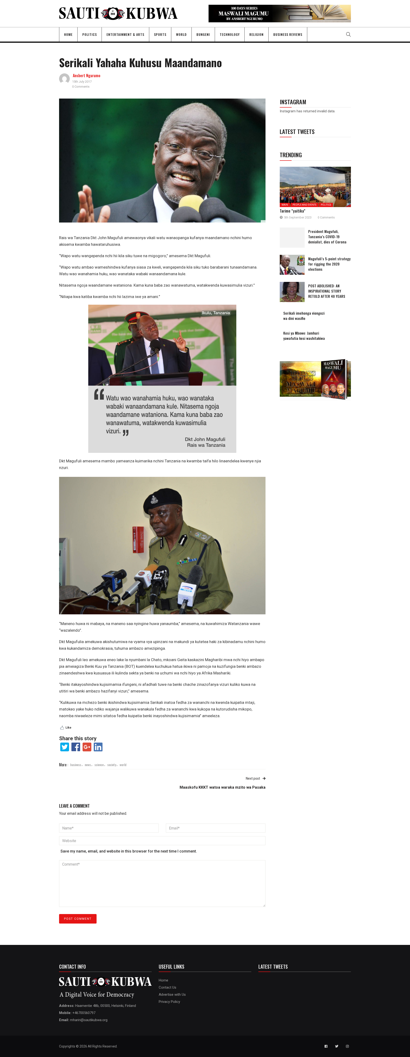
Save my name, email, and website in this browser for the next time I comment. (129, 851)
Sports (160, 34)
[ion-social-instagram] (347, 1046)
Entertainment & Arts (125, 34)
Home (68, 34)
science (99, 764)
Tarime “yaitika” (292, 211)
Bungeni (203, 34)
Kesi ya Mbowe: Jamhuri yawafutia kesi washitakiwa (304, 335)
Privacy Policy (169, 1002)
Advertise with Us (172, 994)
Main (285, 205)
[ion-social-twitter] (336, 1046)
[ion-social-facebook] (326, 1046)
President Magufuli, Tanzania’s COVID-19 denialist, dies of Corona (327, 236)
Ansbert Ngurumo (86, 75)
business (75, 764)
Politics (89, 34)
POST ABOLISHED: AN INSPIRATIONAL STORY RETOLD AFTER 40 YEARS (326, 291)
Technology (230, 34)
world (123, 764)
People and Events (304, 205)
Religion (256, 34)
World (181, 34)
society (111, 764)
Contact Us (167, 987)
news (88, 764)
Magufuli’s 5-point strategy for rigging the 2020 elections (329, 264)
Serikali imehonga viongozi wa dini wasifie (304, 315)
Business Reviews (287, 34)
